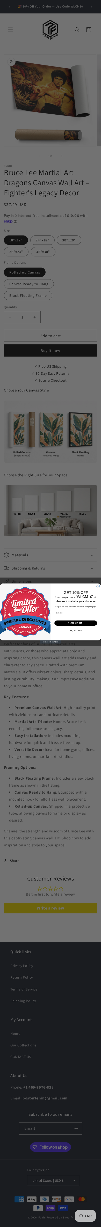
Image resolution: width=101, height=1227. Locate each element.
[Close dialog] (98, 586)
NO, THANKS (76, 631)
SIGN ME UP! (76, 623)
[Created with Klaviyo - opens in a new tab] (50, 642)
